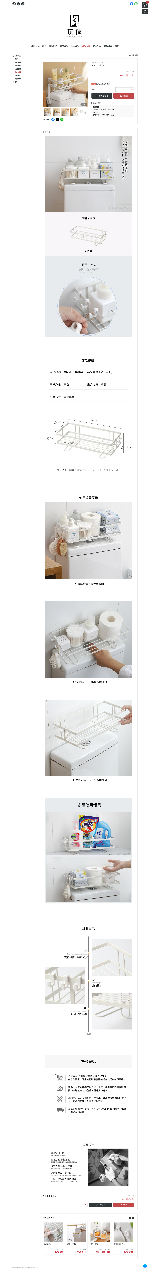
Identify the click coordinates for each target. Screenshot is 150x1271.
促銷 (93, 84)
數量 (93, 90)
